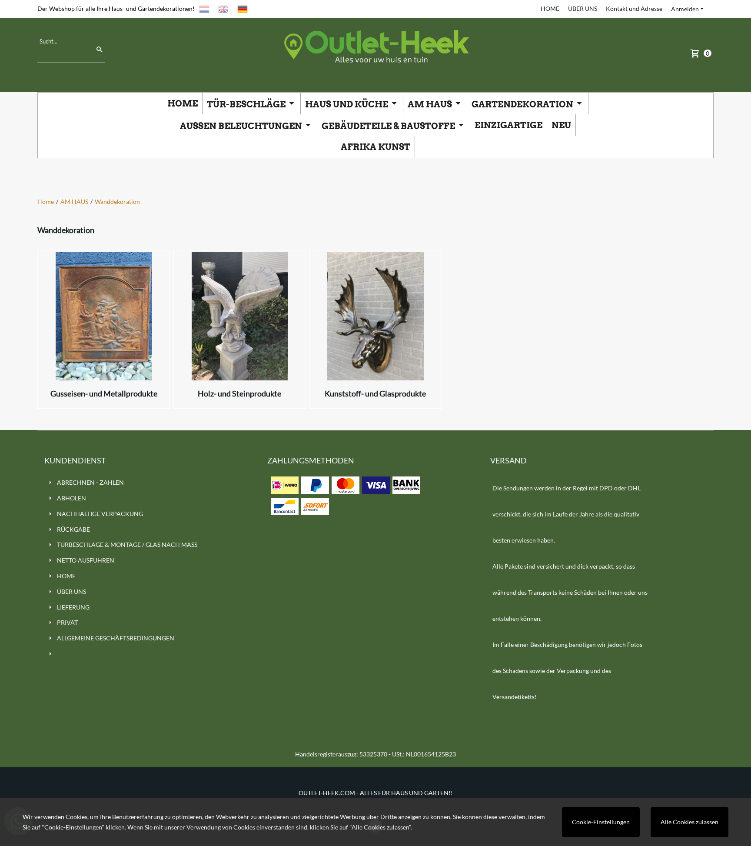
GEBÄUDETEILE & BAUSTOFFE (389, 126)
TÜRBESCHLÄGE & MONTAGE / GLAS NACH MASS (127, 544)
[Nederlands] (204, 8)
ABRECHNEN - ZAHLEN (90, 482)
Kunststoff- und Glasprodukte (375, 393)
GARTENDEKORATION (523, 104)
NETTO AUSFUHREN (85, 560)
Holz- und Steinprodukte (239, 393)
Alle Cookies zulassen (689, 822)
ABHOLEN (71, 498)
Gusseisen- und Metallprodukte (103, 393)
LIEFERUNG (73, 607)
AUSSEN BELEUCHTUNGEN (242, 126)
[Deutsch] (242, 8)
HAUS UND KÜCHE (347, 104)
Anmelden (685, 9)
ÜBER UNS (582, 8)
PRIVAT (67, 622)
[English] (223, 8)
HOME (550, 8)
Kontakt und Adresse (634, 8)
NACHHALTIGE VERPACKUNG (100, 513)
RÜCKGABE (73, 529)
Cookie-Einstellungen (601, 822)
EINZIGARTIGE (508, 125)
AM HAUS (431, 104)
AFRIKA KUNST (375, 147)
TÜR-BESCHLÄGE (247, 104)
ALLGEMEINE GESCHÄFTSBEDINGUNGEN (115, 638)
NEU (561, 125)
